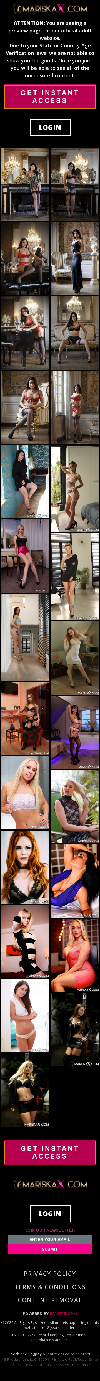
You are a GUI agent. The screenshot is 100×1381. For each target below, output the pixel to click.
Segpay (35, 1353)
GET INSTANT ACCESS (50, 96)
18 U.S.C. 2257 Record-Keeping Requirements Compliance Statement (50, 1337)
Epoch (15, 1353)
